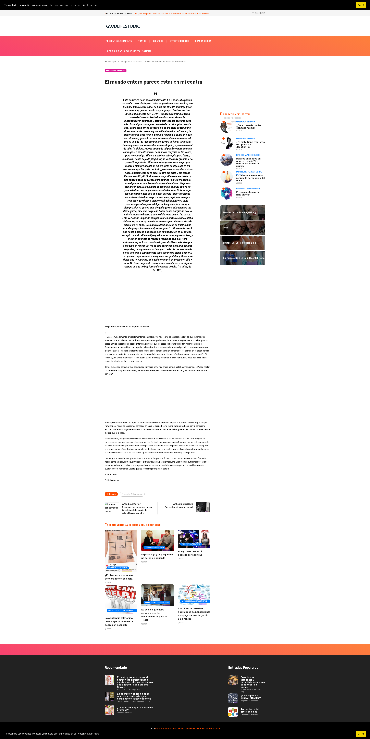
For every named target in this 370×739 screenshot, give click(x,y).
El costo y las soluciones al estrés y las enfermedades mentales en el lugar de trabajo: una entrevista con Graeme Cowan (135, 682)
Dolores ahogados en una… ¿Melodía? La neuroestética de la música (248, 162)
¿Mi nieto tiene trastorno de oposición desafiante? (250, 144)
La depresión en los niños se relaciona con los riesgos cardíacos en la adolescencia (134, 696)
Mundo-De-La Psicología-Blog (157, 602)
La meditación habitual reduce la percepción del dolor (250, 178)
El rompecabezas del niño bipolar (248, 193)
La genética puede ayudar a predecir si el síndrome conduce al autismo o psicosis (172, 13)
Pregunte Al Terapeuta (119, 41)
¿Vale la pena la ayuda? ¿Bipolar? (251, 696)
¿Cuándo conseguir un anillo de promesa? (135, 708)
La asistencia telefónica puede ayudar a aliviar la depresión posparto (119, 621)
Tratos (142, 41)
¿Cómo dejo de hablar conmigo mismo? (248, 126)
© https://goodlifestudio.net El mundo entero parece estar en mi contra (187, 728)
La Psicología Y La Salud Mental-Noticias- (129, 51)
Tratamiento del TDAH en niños (250, 710)
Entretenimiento (179, 41)
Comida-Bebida (203, 41)
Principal (112, 61)
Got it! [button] (361, 734)
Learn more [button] (93, 733)
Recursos (158, 41)
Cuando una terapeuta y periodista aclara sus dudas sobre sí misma (253, 682)
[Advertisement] (157, 294)
